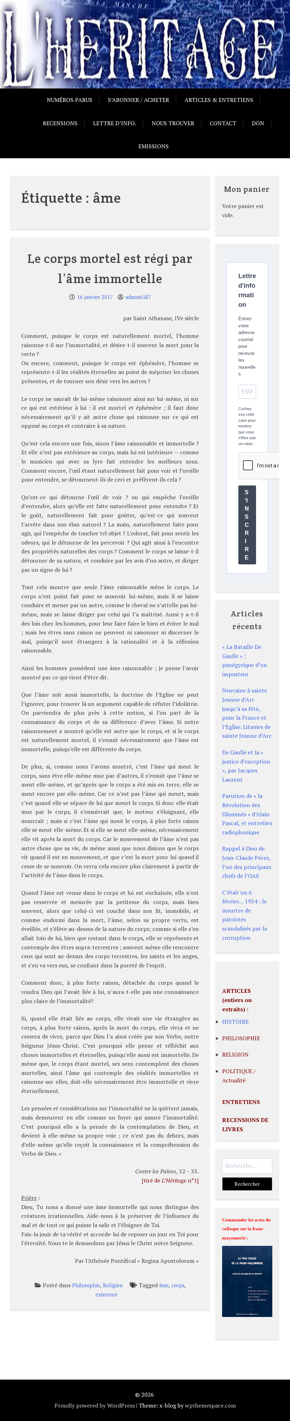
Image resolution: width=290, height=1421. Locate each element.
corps (178, 1285)
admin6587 (138, 297)
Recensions (60, 123)
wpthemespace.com (210, 1405)
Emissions (153, 146)
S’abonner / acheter (138, 100)
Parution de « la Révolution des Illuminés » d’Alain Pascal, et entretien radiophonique (247, 814)
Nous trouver (173, 123)
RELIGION (235, 1054)
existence (106, 1294)
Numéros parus (69, 100)
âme (164, 1285)
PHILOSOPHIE (241, 1038)
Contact (223, 123)
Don (258, 123)
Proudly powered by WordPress (94, 1405)
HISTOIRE (235, 1021)
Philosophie (86, 1285)
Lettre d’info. (114, 123)
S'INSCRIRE (247, 524)
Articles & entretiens (219, 100)
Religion (113, 1285)
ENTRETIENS (241, 1102)
